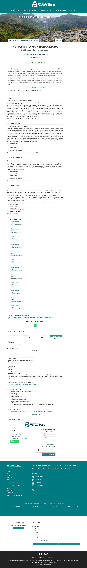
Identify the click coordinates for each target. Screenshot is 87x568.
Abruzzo (9, 473)
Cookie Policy (45, 562)
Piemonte (9, 481)
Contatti (72, 10)
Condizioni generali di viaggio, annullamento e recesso (24, 384)
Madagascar (10, 492)
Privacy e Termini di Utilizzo (40, 540)
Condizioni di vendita (36, 562)
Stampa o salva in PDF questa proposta (36, 87)
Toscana (9, 477)
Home (18, 10)
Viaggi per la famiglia (38, 528)
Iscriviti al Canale (18, 528)
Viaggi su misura (46, 10)
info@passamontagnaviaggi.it (19, 438)
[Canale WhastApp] (47, 554)
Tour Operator (61, 10)
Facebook (54, 506)
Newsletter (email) (72, 506)
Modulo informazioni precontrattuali (19, 386)
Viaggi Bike (36, 526)
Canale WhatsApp (17, 506)
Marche (10, 468)
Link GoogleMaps (36, 414)
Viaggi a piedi (37, 530)
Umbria (9, 470)
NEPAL (8, 488)
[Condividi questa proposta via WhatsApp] (35, 325)
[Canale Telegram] (45, 554)
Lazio (8, 471)
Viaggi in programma (29, 10)
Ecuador (9, 490)
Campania (9, 475)
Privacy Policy (52, 562)
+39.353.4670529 (15, 436)
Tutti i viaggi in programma (14, 495)
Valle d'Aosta (11, 482)
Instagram (36, 506)
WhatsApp (16, 441)
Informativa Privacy (49, 444)
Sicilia (8, 479)
